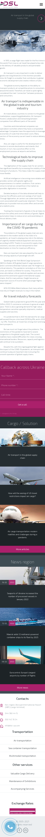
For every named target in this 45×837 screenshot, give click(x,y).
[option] (22, 16)
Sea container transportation (22, 748)
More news (22, 687)
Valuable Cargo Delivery (22, 773)
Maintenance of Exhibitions (22, 781)
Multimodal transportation (22, 755)
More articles (22, 549)
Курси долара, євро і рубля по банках (21, 813)
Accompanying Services (22, 788)
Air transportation (22, 740)
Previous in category (41, 18)
